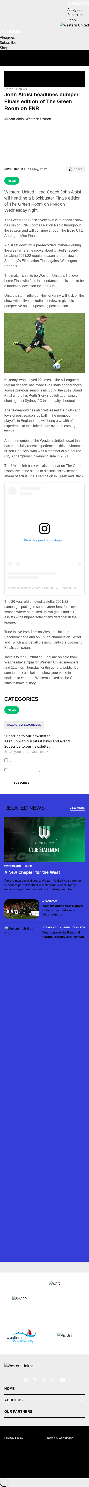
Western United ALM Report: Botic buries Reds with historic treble (62, 910)
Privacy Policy (39, 758)
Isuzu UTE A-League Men (24, 724)
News (23, 89)
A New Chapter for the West (32, 872)
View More (77, 807)
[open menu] (3, 25)
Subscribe (21, 782)
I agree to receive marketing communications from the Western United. (46, 769)
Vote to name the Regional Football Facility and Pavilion (63, 934)
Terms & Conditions (60, 1438)
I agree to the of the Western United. (46, 760)
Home (8, 89)
